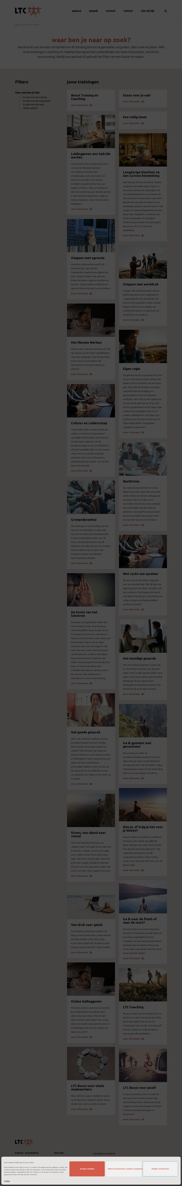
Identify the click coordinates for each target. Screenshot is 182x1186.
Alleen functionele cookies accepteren (124, 1169)
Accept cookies (87, 1169)
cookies (7, 1181)
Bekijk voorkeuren (160, 1169)
